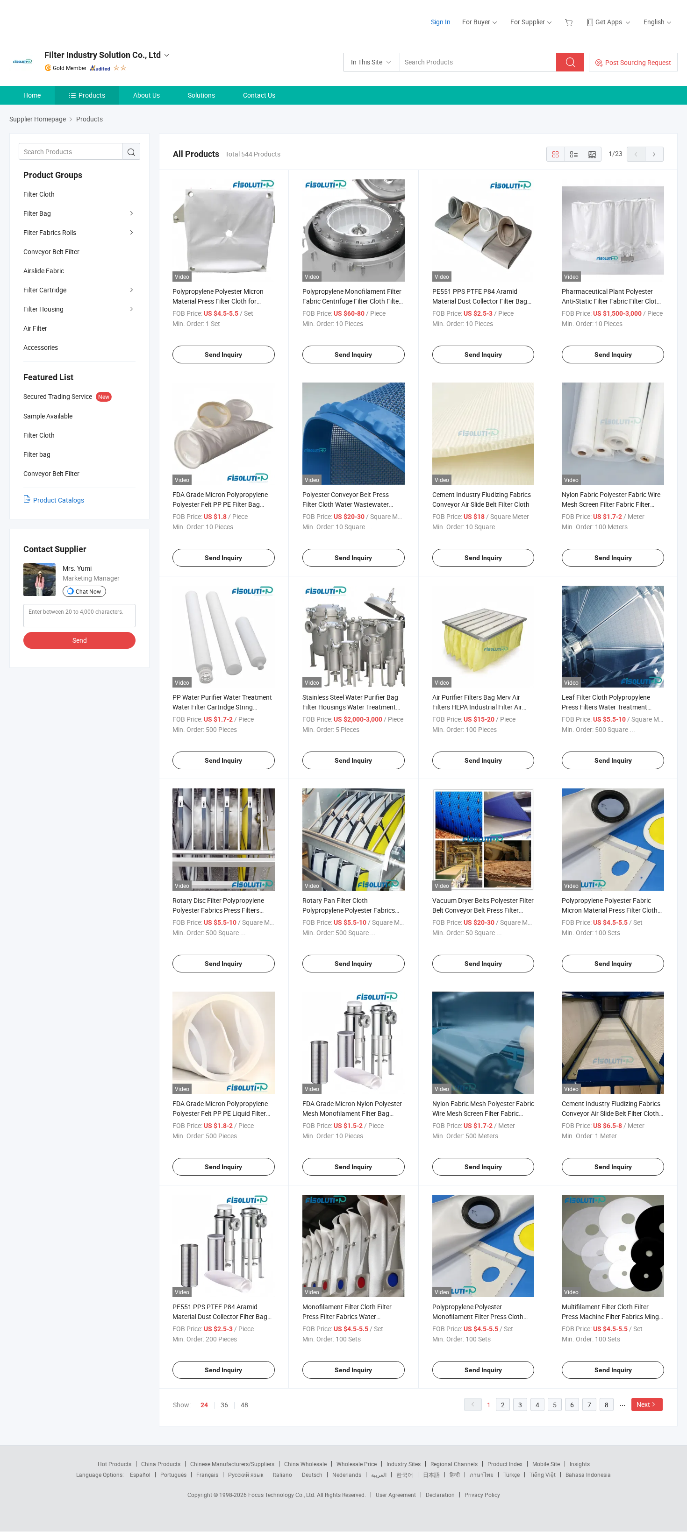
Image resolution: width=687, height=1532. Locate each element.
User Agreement (396, 1494)
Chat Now (88, 591)
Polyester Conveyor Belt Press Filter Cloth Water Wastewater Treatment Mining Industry (345, 504)
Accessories (40, 347)
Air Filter (35, 328)
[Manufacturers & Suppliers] (69, 18)
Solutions (201, 95)
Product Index (504, 1464)
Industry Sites (403, 1464)
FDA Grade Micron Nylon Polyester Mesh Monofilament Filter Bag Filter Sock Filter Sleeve (352, 1113)
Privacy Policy (482, 1494)
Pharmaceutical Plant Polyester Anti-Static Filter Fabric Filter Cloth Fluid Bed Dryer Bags (611, 301)
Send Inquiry (223, 354)
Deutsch (312, 1474)
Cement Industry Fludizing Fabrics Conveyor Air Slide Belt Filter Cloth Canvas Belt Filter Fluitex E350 (611, 1113)
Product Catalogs (58, 500)
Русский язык (245, 1474)
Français (207, 1474)
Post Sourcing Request (638, 62)
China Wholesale (305, 1464)
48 (244, 1404)
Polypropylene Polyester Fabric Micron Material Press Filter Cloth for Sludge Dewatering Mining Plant (613, 910)
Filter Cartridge (44, 289)
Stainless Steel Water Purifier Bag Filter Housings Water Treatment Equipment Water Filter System (350, 707)
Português (173, 1474)
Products (92, 95)
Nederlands (346, 1474)
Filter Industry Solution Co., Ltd (102, 55)
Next (643, 1404)
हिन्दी (455, 1474)
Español (140, 1474)
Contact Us (259, 95)
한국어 (404, 1474)
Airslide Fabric (43, 270)
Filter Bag (37, 213)
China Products (160, 1464)
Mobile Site (546, 1464)
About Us (146, 95)
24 (204, 1405)
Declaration (440, 1494)
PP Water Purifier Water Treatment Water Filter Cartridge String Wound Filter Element (222, 707)
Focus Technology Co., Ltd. (282, 1494)
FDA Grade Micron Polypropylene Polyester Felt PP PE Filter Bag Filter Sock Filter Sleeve (220, 504)
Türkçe (511, 1474)
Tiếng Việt (543, 1474)
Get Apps (608, 21)
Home (32, 95)
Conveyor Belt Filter (51, 251)
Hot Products (114, 1464)
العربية (378, 1474)
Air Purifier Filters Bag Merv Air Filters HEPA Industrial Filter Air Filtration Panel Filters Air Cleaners (481, 707)
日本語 (431, 1474)
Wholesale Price (356, 1464)
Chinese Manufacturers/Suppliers (232, 1464)
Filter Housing (43, 309)
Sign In (441, 21)
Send (79, 640)
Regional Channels (454, 1464)
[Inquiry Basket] (570, 21)
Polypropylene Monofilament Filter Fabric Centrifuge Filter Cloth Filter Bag (351, 301)
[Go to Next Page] (654, 154)
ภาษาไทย (482, 1474)
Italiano (282, 1474)
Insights (580, 1464)
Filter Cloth (39, 194)
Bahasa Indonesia (588, 1474)
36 (224, 1404)
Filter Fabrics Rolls (49, 232)
